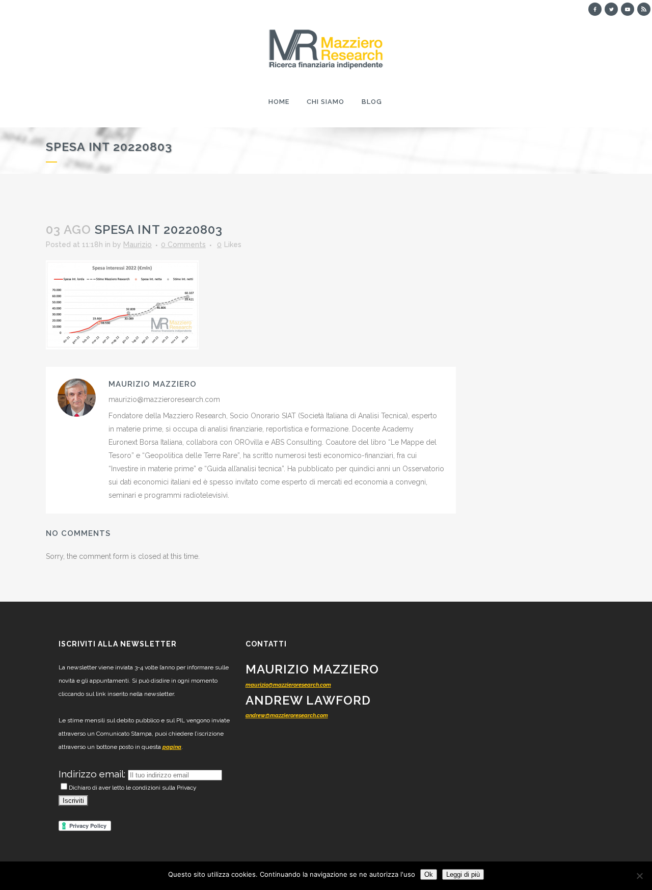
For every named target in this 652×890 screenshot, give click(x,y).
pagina (171, 747)
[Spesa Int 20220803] (122, 304)
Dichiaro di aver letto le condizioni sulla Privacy (133, 787)
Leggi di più (463, 874)
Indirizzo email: (93, 773)
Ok (428, 874)
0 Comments (183, 244)
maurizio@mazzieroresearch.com (288, 685)
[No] (639, 876)
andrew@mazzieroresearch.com (287, 715)
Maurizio (137, 244)
